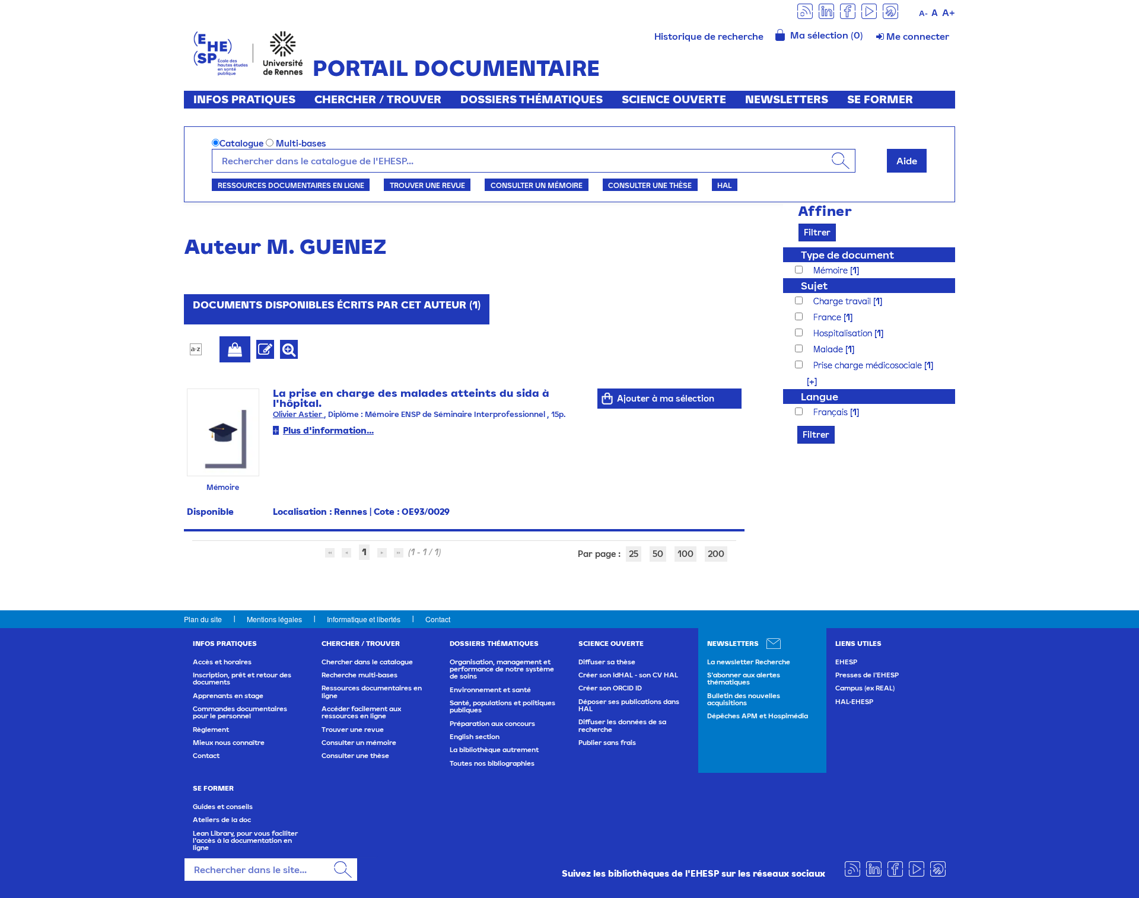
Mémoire (831, 270)
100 (685, 554)
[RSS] (805, 10)
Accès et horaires (222, 661)
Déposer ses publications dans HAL (628, 705)
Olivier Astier (298, 414)
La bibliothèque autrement (494, 749)
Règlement (211, 729)
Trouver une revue (427, 185)
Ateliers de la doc (222, 819)
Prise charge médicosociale (868, 365)
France (828, 317)
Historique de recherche (708, 36)
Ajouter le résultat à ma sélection (234, 349)
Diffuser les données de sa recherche (622, 725)
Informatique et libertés (363, 619)
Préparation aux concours (492, 723)
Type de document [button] (847, 254)
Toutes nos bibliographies (492, 763)
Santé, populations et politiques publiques (502, 706)
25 (633, 554)
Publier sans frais (607, 742)
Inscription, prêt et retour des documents (242, 678)
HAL (724, 185)
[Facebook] (847, 10)
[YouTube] (869, 10)
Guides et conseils (223, 806)
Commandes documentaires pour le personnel (240, 712)
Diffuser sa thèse (606, 661)
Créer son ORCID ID (610, 688)
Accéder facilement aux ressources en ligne (361, 712)
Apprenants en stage (228, 695)
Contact (437, 619)
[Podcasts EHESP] (890, 10)
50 (658, 554)
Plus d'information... (328, 430)
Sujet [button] (814, 285)
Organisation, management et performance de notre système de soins (502, 669)
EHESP (846, 661)
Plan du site (203, 619)
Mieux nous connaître (229, 742)
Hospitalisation (843, 333)
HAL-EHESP (854, 701)
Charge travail (843, 301)
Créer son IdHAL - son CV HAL (628, 675)
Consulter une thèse (650, 185)
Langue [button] (819, 396)
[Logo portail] (248, 52)
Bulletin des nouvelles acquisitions (743, 699)
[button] (806, 381)
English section (474, 736)
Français (831, 412)
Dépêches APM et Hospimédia (757, 715)
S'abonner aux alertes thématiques (743, 678)
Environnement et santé (490, 689)
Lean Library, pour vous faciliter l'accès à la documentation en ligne (245, 841)
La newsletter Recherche (748, 661)
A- (923, 13)
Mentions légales (274, 619)
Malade (829, 349)
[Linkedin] (826, 10)
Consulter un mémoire (537, 185)
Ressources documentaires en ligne (291, 185)
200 (716, 554)
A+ (948, 12)
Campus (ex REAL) (865, 688)
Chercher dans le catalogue (367, 661)
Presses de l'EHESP (867, 675)
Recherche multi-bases (359, 675)
